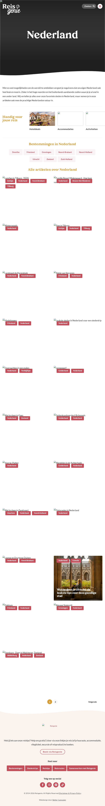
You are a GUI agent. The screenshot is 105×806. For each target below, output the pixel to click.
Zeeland (50, 159)
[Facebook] (42, 784)
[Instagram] (49, 784)
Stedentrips (32, 768)
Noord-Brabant (65, 152)
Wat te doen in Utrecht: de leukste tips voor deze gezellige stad (76, 592)
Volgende (92, 702)
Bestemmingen (15, 768)
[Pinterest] (55, 784)
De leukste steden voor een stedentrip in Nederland (74, 357)
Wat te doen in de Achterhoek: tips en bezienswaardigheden (76, 452)
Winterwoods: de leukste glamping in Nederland (22, 262)
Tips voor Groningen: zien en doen (75, 641)
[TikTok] (62, 784)
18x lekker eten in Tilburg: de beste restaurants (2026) (75, 262)
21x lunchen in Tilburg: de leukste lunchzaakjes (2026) (23, 214)
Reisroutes (59, 768)
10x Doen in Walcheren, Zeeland (26, 690)
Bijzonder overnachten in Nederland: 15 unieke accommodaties (22, 403)
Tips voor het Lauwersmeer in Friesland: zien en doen (24, 641)
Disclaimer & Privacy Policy (70, 793)
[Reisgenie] (11, 9)
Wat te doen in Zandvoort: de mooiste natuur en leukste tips (25, 547)
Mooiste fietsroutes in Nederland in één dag (78, 547)
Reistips (46, 768)
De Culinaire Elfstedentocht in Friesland (76, 309)
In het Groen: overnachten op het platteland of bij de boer (27, 309)
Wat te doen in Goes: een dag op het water (26, 452)
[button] (89, 6)
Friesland (31, 152)
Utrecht (36, 159)
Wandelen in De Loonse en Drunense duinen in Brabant (23, 594)
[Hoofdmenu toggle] (100, 6)
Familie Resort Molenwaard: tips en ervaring (77, 214)
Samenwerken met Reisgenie (82, 768)
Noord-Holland (85, 152)
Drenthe (15, 152)
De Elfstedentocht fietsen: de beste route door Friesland (24, 357)
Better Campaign (59, 800)
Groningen (46, 152)
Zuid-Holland (66, 159)
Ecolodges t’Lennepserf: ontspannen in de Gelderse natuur (74, 403)
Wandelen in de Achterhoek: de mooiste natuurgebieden (77, 499)
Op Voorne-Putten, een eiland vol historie (27, 499)
